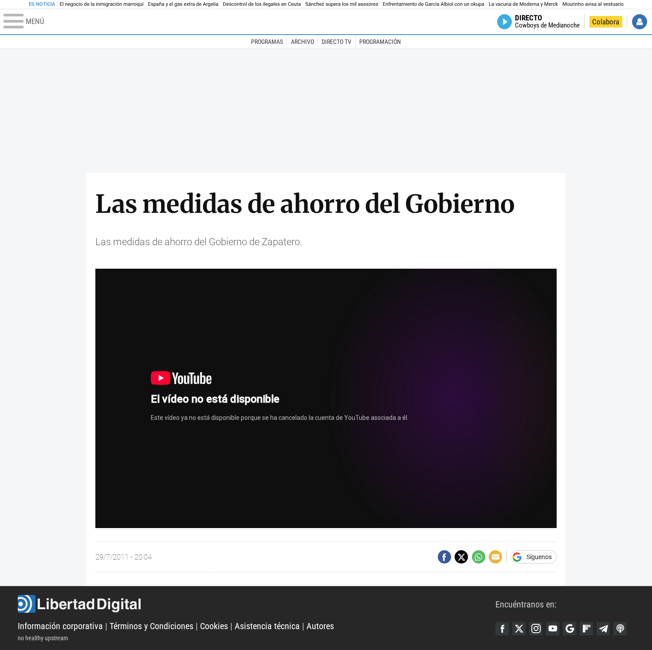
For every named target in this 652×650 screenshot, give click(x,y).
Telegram (603, 628)
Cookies (214, 626)
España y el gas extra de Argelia (183, 4)
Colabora (605, 21)
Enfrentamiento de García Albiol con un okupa (433, 4)
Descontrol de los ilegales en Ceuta (262, 4)
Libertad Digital (256, 604)
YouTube (552, 628)
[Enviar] (478, 557)
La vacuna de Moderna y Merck (523, 4)
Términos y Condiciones (151, 626)
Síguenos (539, 557)
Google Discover (569, 628)
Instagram (535, 628)
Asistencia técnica (267, 626)
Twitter (519, 628)
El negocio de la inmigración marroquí (101, 4)
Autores (320, 626)
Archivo (302, 41)
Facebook (502, 628)
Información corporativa (60, 626)
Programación (380, 41)
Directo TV (336, 41)
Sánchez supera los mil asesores (341, 4)
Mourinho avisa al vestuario (593, 4)
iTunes (620, 628)
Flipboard (586, 628)
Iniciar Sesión (639, 21)
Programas (267, 41)
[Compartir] (444, 557)
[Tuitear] (461, 557)
